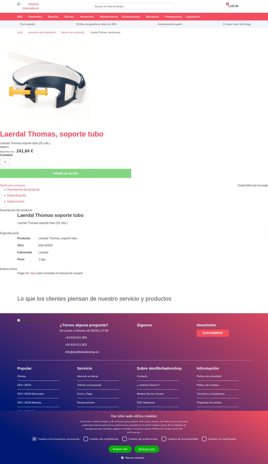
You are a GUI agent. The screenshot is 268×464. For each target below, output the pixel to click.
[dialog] (134, 437)
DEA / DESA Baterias (29, 402)
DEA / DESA (24, 385)
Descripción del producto (23, 189)
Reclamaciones (86, 402)
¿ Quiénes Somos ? (148, 385)
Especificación (16, 195)
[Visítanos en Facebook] (141, 333)
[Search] (171, 6)
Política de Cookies (208, 385)
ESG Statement (146, 402)
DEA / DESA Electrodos (30, 393)
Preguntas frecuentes (209, 402)
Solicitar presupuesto (89, 385)
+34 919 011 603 (76, 337)
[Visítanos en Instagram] (162, 333)
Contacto (142, 376)
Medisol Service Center (150, 393)
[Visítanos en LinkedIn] (151, 333)
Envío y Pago (84, 393)
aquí (33, 273)
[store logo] (28, 6)
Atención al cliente (87, 376)
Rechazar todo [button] (147, 448)
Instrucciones (15, 201)
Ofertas (21, 376)
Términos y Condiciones (211, 393)
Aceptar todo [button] (120, 448)
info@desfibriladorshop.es (82, 352)
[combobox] (134, 6)
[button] (134, 457)
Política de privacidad (209, 376)
